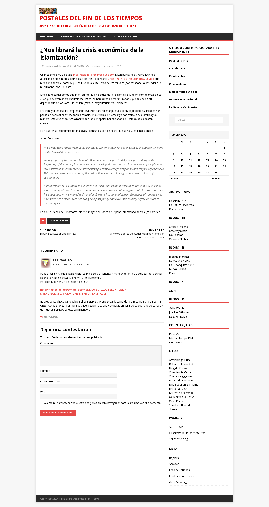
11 (190, 160)
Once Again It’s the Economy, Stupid (131, 78)
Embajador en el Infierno (183, 384)
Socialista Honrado (180, 405)
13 (207, 160)
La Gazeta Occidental (183, 107)
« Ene (174, 178)
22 (224, 166)
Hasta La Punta (178, 388)
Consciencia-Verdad (180, 372)
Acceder (174, 464)
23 (173, 172)
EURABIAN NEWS (179, 260)
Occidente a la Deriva (181, 397)
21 (215, 166)
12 (198, 160)
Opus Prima (176, 401)
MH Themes (94, 498)
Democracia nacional (183, 99)
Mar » (216, 178)
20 (207, 166)
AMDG (80, 66)
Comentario (47, 343)
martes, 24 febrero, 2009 (58, 66)
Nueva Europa (177, 269)
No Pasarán (176, 235)
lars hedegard (59, 220)
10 (181, 160)
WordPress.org (178, 482)
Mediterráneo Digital (183, 91)
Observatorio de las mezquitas (84, 36)
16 (173, 166)
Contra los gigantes (180, 376)
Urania (173, 409)
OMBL (173, 290)
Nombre (45, 371)
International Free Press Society (93, 74)
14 (215, 160)
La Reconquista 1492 (181, 265)
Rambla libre (177, 76)
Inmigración (108, 66)
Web (43, 392)
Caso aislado (177, 84)
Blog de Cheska (178, 368)
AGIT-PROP (46, 36)
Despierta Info (178, 60)
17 (181, 166)
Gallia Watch (176, 308)
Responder (51, 316)
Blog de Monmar (179, 256)
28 (215, 172)
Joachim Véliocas (179, 312)
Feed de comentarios (181, 476)
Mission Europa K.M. (181, 338)
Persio (173, 273)
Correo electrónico (51, 381)
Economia (95, 66)
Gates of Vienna (178, 226)
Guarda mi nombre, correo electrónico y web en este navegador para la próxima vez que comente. (102, 403)
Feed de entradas (179, 470)
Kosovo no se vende (181, 392)
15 (224, 160)
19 (198, 166)
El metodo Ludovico (181, 380)
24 (181, 172)
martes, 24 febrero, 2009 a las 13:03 (71, 264)
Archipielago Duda (180, 360)
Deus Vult (174, 334)
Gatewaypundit (178, 231)
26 (198, 172)
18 (190, 166)
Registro (174, 458)
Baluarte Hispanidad (181, 364)
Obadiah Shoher (178, 239)
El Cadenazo (177, 68)
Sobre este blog (125, 36)
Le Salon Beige (178, 316)
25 (190, 172)
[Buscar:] (199, 120)
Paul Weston (176, 342)
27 (207, 172)
